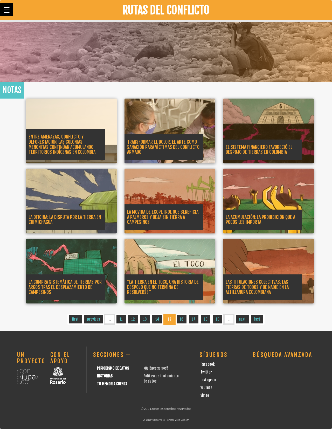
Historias (105, 376)
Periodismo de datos (113, 368)
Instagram (208, 380)
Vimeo (204, 395)
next (242, 319)
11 (121, 319)
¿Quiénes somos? (155, 368)
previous (93, 319)
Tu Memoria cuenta (112, 384)
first (75, 319)
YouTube (206, 387)
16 (181, 319)
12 (133, 319)
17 (193, 319)
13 (145, 319)
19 (217, 319)
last (257, 319)
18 (205, 319)
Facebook (207, 364)
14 (157, 319)
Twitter (206, 372)
